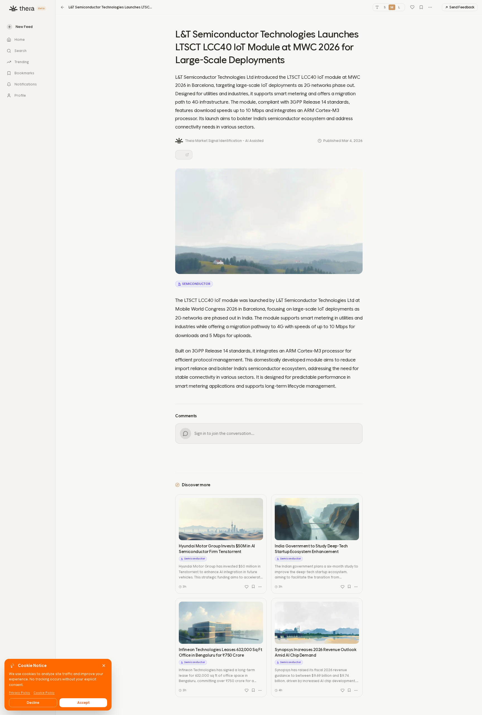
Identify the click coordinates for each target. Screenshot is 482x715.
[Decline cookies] (103, 665)
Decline (33, 702)
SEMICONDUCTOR (196, 284)
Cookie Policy (44, 693)
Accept (83, 702)
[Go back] (62, 7)
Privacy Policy (19, 693)
